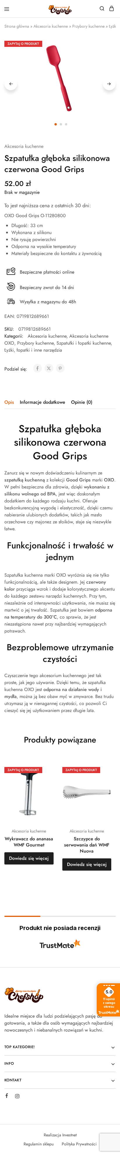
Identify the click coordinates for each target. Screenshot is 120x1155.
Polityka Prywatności (79, 1144)
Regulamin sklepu (39, 1144)
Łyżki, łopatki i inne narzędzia (33, 350)
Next (109, 83)
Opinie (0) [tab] (81, 402)
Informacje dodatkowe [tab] (42, 402)
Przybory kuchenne (88, 26)
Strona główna (16, 26)
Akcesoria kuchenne (50, 26)
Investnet (69, 1135)
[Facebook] (6, 1096)
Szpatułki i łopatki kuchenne (84, 343)
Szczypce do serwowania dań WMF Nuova (86, 845)
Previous (10, 83)
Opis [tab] (9, 402)
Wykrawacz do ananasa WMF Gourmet (29, 841)
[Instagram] (17, 1097)
